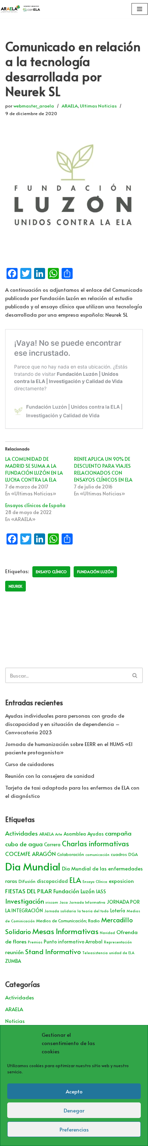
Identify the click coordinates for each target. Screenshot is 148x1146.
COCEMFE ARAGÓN (30, 854)
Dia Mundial (33, 866)
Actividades (21, 833)
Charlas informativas (95, 843)
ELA (75, 880)
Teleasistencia (95, 952)
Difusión (27, 881)
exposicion (121, 880)
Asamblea (75, 833)
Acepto (74, 1091)
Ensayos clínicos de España (35, 505)
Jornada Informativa (87, 902)
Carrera (52, 844)
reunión (14, 952)
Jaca (64, 902)
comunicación (97, 854)
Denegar (74, 1110)
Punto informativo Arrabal (73, 941)
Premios (35, 941)
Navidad (107, 932)
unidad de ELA (121, 952)
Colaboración (70, 854)
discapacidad (52, 881)
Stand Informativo (53, 951)
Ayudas (95, 833)
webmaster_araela (33, 105)
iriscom (51, 902)
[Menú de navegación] (139, 9)
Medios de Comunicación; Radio (68, 920)
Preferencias (74, 1129)
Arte (58, 834)
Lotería (117, 910)
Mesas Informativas (65, 931)
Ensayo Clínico (51, 571)
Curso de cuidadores (29, 763)
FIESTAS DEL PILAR (28, 891)
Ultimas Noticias (98, 105)
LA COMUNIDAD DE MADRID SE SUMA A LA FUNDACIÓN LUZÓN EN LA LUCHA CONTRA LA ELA (34, 469)
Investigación (24, 900)
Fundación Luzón (95, 571)
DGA (133, 854)
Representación (118, 941)
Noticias (15, 1020)
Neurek (15, 586)
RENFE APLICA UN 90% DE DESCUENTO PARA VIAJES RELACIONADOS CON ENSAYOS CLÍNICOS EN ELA (103, 469)
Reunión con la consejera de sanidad (49, 775)
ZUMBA (13, 961)
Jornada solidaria (60, 910)
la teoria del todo (93, 910)
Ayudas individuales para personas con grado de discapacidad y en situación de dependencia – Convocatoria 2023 (64, 724)
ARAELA (70, 105)
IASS (101, 891)
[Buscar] (135, 675)
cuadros (119, 854)
